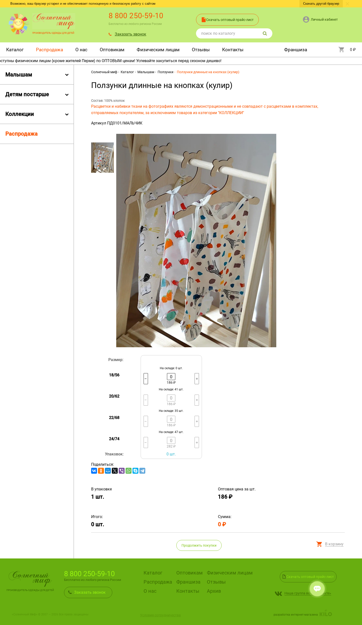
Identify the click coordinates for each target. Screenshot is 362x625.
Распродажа (49, 49)
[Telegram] (142, 471)
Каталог (15, 49)
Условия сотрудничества (160, 615)
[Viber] (122, 471)
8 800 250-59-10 (136, 15)
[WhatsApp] (129, 471)
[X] (115, 471)
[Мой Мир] (108, 471)
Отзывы (201, 49)
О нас (81, 49)
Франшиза (295, 49)
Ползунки (165, 72)
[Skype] (135, 471)
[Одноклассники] (101, 471)
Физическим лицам (158, 49)
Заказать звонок (130, 34)
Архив (214, 591)
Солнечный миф (104, 72)
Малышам (145, 72)
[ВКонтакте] (94, 471)
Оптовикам (112, 49)
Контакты (233, 49)
